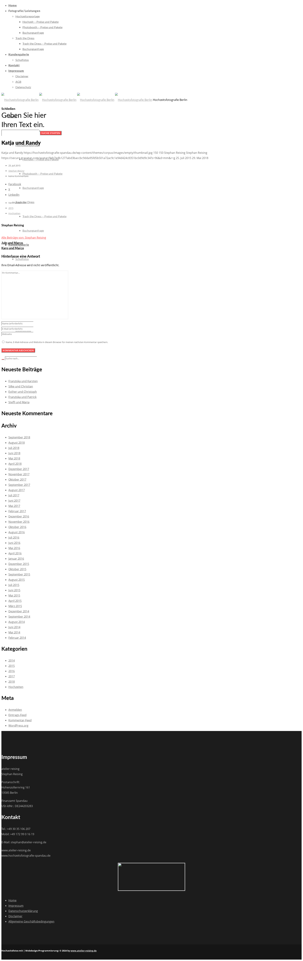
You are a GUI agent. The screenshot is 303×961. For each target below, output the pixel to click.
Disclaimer (15, 916)
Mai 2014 (14, 632)
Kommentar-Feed (20, 720)
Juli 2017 (13, 495)
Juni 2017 (14, 501)
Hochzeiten (14, 213)
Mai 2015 (14, 595)
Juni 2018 (14, 453)
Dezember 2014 (18, 611)
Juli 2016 (13, 537)
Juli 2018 (13, 448)
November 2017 (18, 474)
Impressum (15, 906)
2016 (11, 671)
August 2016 (16, 532)
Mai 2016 (14, 548)
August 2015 (16, 580)
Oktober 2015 (17, 569)
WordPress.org (18, 725)
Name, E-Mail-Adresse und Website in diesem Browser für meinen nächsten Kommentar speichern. (57, 342)
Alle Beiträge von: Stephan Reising (23, 238)
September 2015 (19, 574)
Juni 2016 (14, 543)
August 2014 (16, 622)
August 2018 (16, 443)
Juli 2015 (13, 585)
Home (12, 900)
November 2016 (18, 522)
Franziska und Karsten (23, 381)
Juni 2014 (14, 627)
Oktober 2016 (17, 527)
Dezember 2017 (18, 469)
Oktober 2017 (17, 479)
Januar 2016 (16, 559)
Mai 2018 (14, 458)
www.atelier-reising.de (83, 950)
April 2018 (15, 464)
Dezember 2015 (18, 564)
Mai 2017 (14, 506)
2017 (11, 676)
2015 (10, 208)
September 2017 (19, 485)
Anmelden (15, 710)
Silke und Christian (20, 386)
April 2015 (15, 601)
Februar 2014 (17, 638)
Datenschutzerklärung (23, 911)
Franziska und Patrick (22, 397)
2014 (11, 660)
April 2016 (15, 553)
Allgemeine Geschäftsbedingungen (31, 921)
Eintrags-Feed (17, 715)
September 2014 (19, 617)
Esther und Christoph (22, 392)
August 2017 (16, 490)
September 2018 (19, 437)
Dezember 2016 (18, 516)
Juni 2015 (14, 590)
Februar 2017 (17, 511)
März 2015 (15, 606)
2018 (11, 682)
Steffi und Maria (18, 402)
